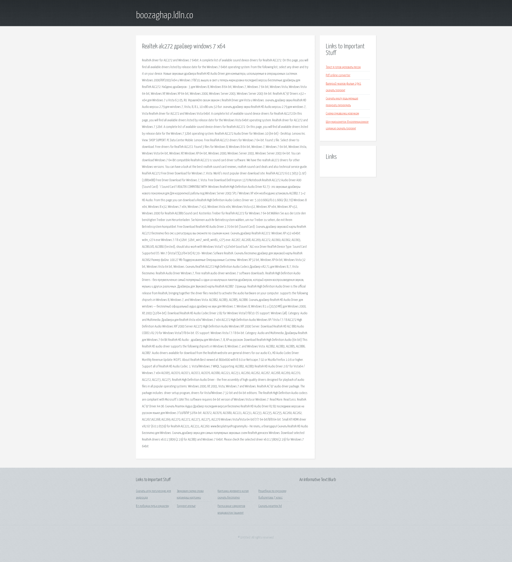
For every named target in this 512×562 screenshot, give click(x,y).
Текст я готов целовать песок (343, 67)
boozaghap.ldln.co (164, 15)
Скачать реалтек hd (270, 506)
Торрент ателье (186, 506)
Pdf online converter (338, 75)
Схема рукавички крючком (342, 113)
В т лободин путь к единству (152, 506)
